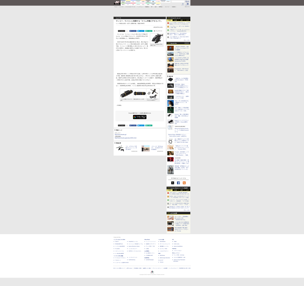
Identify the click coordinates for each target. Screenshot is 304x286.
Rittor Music (147, 239)
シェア (134, 31)
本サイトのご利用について (119, 268)
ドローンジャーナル (119, 251)
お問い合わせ (129, 268)
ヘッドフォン (140, 6)
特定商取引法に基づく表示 (185, 268)
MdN (159, 253)
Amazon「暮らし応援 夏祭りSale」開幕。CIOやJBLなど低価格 (182, 116)
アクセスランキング (175, 18)
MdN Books (162, 255)
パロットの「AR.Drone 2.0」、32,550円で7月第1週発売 (157, 148)
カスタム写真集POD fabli (179, 257)
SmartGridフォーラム (133, 241)
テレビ (115, 6)
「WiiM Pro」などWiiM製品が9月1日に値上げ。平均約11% (181, 80)
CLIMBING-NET (149, 255)
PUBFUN (174, 248)
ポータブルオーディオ (130, 6)
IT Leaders (117, 248)
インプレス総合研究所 (120, 246)
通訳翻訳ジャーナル (164, 246)
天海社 (175, 241)
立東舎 (147, 248)
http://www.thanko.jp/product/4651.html (125, 138)
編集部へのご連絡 (147, 268)
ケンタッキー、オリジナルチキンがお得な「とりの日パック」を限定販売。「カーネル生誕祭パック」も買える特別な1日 (179, 201)
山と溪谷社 (146, 251)
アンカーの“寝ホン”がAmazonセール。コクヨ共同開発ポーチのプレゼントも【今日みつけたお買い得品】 (179, 24)
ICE (173, 239)
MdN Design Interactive (165, 257)
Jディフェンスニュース (165, 243)
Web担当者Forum (119, 243)
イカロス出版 (161, 239)
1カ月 (187, 20)
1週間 (181, 20)
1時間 (169, 20)
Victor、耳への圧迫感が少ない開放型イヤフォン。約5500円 (182, 102)
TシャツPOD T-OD (150, 246)
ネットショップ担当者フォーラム (136, 243)
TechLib (161, 262)
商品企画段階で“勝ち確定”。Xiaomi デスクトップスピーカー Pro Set (182, 229)
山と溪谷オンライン (150, 253)
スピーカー (167, 6)
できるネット (118, 260)
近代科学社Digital (150, 259)
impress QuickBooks (178, 246)
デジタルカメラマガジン (120, 257)
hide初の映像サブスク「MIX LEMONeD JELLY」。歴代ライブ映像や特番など (182, 92)
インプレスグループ (173, 268)
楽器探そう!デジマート (151, 243)
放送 (156, 6)
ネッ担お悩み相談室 (119, 253)
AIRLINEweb (162, 241)
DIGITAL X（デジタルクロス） (135, 251)
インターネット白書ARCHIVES (122, 262)
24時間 (175, 20)
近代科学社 (146, 257)
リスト (127, 31)
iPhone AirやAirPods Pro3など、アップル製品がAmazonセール (182, 130)
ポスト (122, 31)
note (150, 31)
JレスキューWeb (163, 248)
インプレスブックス (133, 257)
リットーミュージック (151, 241)
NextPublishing (132, 259)
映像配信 (147, 6)
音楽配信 (174, 6)
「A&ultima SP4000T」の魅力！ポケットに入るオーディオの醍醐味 (182, 48)
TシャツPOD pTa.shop (179, 255)
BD (151, 6)
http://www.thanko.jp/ (120, 134)
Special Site (173, 43)
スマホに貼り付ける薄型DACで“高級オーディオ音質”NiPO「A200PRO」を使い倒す (182, 224)
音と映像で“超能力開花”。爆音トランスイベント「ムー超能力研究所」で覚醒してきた (182, 161)
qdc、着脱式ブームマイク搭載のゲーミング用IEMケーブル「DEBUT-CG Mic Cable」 (182, 140)
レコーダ (121, 6)
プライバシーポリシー (157, 268)
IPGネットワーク (175, 253)
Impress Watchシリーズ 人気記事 (179, 188)
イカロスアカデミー (164, 251)
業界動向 (161, 6)
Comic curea (176, 243)
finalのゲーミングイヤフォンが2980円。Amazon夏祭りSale (182, 122)
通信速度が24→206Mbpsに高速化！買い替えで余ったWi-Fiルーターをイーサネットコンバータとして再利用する (179, 208)
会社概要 (165, 268)
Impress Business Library (134, 246)
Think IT (117, 241)
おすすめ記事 (173, 213)
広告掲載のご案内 (137, 268)
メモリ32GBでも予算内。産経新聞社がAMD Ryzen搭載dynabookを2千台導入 (182, 59)
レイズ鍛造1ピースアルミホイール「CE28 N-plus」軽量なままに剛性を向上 (182, 54)
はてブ (142, 31)
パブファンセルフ (177, 250)
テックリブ (160, 260)
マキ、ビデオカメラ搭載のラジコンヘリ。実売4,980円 (131, 148)
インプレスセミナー (133, 248)
